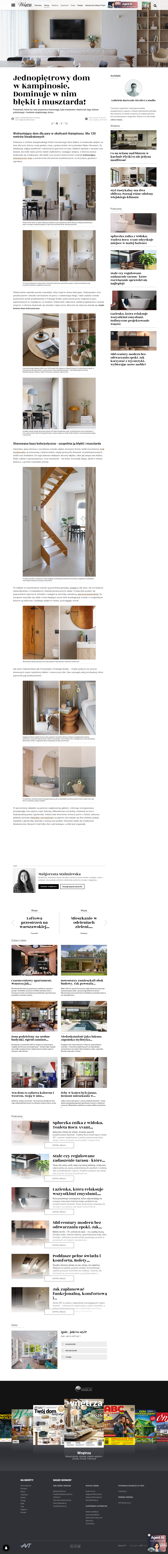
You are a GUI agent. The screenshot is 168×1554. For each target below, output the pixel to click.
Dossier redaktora (49, 886)
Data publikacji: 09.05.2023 (97, 118)
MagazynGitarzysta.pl (94, 1494)
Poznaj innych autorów (72, 886)
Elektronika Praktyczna (94, 1518)
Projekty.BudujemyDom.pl (62, 1494)
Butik (22, 1504)
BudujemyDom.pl (59, 1491)
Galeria (23, 1498)
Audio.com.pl (90, 1491)
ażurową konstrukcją (88, 594)
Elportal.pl (89, 1521)
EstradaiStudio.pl (92, 1500)
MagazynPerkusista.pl (94, 1497)
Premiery (38, 5)
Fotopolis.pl (122, 1491)
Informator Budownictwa (62, 1500)
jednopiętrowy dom (22, 158)
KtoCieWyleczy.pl (124, 1503)
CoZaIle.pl (56, 1497)
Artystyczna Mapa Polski (95, 5)
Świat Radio (90, 1524)
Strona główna (26, 1486)
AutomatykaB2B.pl (92, 1515)
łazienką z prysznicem (42, 817)
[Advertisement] (59, 843)
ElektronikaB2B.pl (92, 1512)
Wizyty (46, 5)
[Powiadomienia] (6, 1548)
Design (80, 5)
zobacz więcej (116, 120)
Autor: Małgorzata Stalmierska (25, 120)
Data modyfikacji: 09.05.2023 (98, 120)
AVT (141, 1546)
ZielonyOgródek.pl (59, 1503)
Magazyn (24, 1510)
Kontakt (23, 1512)
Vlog (22, 1507)
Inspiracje (24, 1495)
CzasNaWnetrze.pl (59, 1506)
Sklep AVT (122, 1546)
